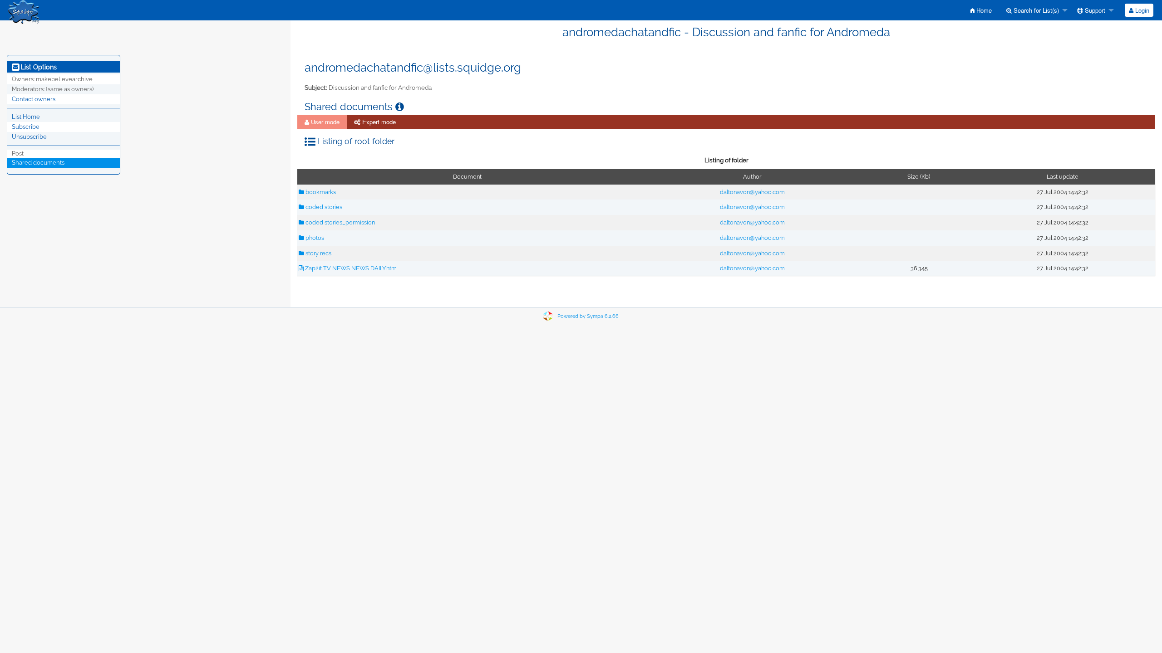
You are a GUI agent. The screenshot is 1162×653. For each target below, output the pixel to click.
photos (314, 237)
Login (1141, 10)
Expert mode (378, 121)
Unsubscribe (29, 136)
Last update (1062, 176)
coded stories (323, 207)
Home (983, 10)
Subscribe (25, 126)
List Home (26, 116)
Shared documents (38, 162)
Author (752, 176)
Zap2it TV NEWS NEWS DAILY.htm (350, 268)
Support (1094, 10)
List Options (38, 67)
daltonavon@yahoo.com (752, 192)
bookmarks (320, 192)
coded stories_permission (339, 222)
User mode (324, 121)
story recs (317, 253)
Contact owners (33, 99)
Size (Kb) (918, 176)
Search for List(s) (1035, 10)
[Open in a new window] (399, 106)
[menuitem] (981, 10)
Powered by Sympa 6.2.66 (588, 316)
